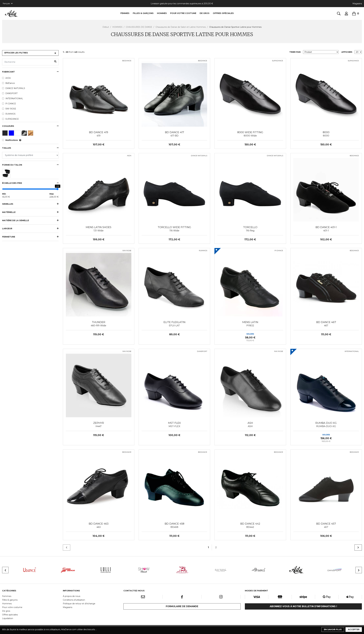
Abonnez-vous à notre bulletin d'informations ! (303, 606)
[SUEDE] (31, 133)
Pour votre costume (12, 607)
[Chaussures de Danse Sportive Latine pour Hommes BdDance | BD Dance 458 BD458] (174, 485)
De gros (6, 611)
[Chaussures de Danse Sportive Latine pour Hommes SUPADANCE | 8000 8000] (326, 93)
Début (106, 27)
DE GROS (204, 13)
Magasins (357, 3)
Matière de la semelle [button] (15, 220)
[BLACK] (5, 133)
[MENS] (6, 174)
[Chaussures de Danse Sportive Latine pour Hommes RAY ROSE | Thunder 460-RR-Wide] (98, 283)
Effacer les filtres (16, 52)
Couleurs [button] (8, 126)
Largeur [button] (7, 228)
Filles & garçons (9, 600)
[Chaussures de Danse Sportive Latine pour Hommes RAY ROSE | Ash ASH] (250, 384)
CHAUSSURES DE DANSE (139, 27)
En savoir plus (333, 629)
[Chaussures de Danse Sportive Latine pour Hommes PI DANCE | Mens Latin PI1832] (250, 283)
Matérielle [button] (8, 212)
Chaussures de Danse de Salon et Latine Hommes (181, 27)
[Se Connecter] (346, 13)
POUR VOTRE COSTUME (183, 13)
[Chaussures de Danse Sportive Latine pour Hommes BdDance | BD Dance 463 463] (98, 485)
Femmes (6, 596)
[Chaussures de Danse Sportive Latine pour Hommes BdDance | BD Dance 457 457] (326, 485)
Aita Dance (11, 13)
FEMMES (124, 13)
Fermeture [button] (8, 237)
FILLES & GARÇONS (143, 13)
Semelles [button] (7, 204)
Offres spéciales (223, 13)
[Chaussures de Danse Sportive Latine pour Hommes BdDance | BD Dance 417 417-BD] (174, 93)
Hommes (7, 603)
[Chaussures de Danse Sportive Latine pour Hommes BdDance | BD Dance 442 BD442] (250, 485)
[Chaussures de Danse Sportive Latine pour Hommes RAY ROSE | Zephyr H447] (98, 384)
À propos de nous (71, 596)
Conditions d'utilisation (74, 600)
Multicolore (11, 140)
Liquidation (7, 618)
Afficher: (346, 52)
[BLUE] (12, 133)
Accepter (353, 629)
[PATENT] (24, 133)
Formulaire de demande (182, 606)
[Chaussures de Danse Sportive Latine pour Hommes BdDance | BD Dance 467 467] (326, 283)
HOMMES (162, 13)
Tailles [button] (6, 148)
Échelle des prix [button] (12, 183)
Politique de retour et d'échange (79, 603)
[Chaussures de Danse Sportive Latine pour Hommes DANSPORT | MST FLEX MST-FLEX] (174, 384)
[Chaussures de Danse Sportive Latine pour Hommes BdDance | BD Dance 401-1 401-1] (326, 188)
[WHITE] (18, 133)
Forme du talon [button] (12, 165)
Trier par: (295, 52)
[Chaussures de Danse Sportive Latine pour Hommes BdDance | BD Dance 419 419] (98, 93)
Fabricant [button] (8, 72)
